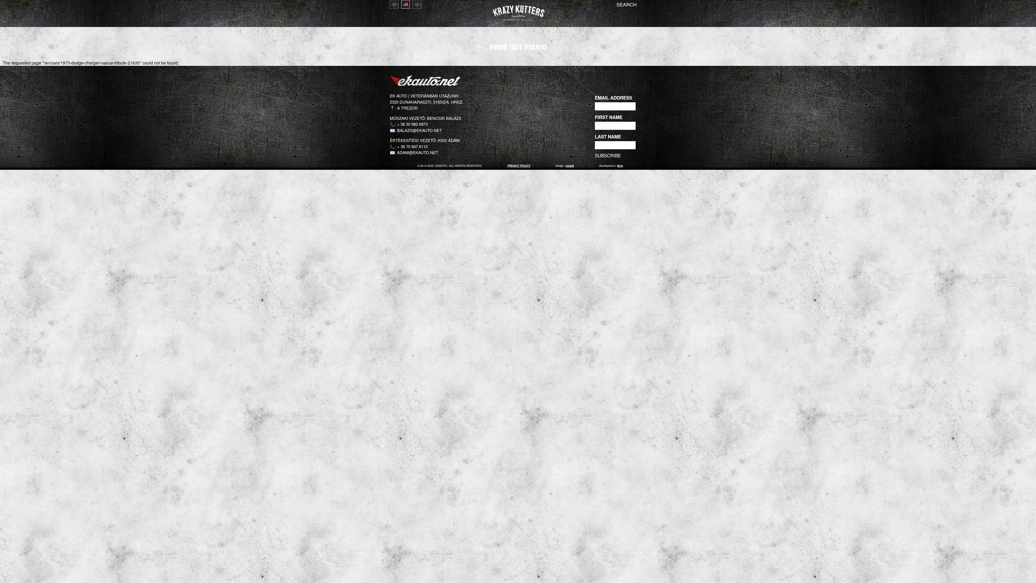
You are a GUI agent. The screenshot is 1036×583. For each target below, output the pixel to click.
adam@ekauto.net (417, 152)
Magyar (394, 4)
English (405, 4)
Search (626, 4)
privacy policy (518, 166)
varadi (569, 166)
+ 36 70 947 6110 (412, 146)
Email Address (615, 97)
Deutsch (417, 4)
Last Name (608, 136)
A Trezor (407, 108)
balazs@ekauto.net (419, 130)
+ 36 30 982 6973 (412, 124)
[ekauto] (518, 13)
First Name (608, 117)
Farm (620, 166)
